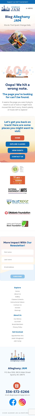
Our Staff (17, 322)
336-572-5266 (17, 392)
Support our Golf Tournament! (17, 2)
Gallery (17, 297)
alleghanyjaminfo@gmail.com (19, 395)
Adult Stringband (17, 338)
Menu (30, 8)
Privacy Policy (17, 327)
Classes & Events (17, 299)
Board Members (17, 324)
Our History (17, 319)
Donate (17, 308)
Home (17, 291)
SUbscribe (17, 276)
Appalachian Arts (17, 336)
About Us (17, 294)
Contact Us (18, 305)
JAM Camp (17, 341)
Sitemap (18, 310)
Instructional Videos (17, 302)
